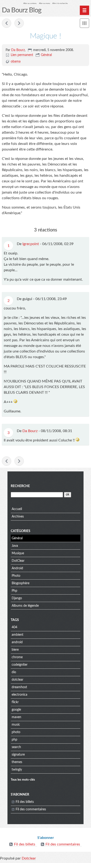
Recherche (20, 486)
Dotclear (29, 858)
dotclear (17, 679)
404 (14, 627)
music (16, 724)
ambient (17, 634)
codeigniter (20, 664)
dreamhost (19, 687)
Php (14, 590)
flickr (15, 702)
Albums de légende (25, 605)
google (16, 709)
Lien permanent (22, 55)
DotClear (18, 560)
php (14, 739)
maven (16, 717)
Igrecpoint (30, 244)
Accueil (17, 509)
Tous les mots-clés (23, 779)
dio (14, 672)
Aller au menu (44, 3)
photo (16, 732)
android (17, 642)
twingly (17, 769)
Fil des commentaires (31, 809)
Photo (16, 575)
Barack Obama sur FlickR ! (19, 23)
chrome (17, 657)
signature (18, 754)
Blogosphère (20, 583)
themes (17, 762)
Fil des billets (25, 802)
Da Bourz (18, 50)
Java (15, 545)
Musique (18, 553)
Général (46, 55)
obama (16, 61)
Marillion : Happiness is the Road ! (6, 23)
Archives (18, 516)
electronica (19, 694)
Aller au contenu (29, 3)
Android (17, 568)
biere (15, 649)
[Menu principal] (84, 10)
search (16, 747)
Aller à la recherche (60, 3)
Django (17, 598)
